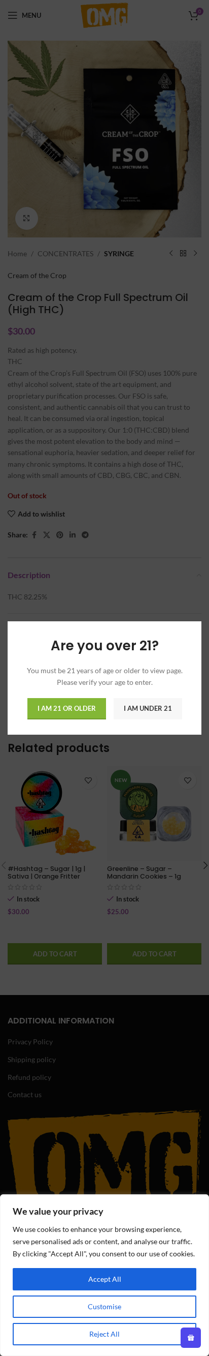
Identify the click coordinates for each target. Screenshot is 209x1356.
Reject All (104, 1334)
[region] (104, 1275)
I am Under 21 (148, 708)
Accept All (104, 1279)
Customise (104, 1306)
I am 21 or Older (67, 708)
